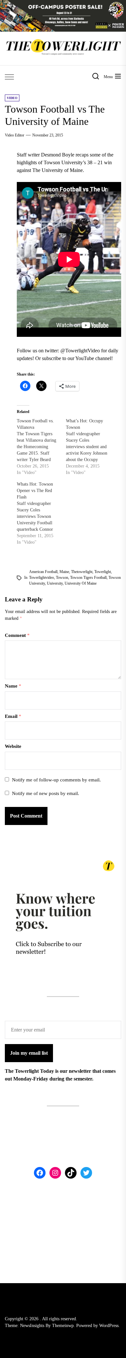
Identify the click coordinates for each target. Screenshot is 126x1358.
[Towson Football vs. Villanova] (41, 447)
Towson (62, 577)
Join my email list (29, 1053)
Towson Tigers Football (88, 577)
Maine (64, 571)
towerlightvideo (41, 577)
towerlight (102, 571)
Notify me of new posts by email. (45, 793)
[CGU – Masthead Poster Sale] (63, 3)
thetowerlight (81, 571)
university (55, 583)
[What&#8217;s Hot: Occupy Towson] (90, 447)
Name (13, 686)
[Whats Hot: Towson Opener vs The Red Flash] (41, 513)
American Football (43, 571)
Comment (17, 635)
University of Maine (81, 583)
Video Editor (14, 135)
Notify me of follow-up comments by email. (56, 779)
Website (13, 746)
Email (13, 716)
